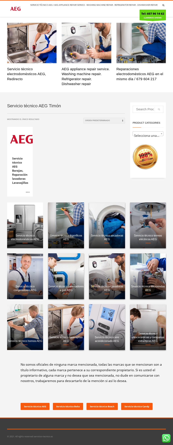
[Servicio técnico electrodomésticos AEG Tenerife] (32, 43)
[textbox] (148, 135)
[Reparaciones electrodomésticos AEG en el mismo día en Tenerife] (141, 43)
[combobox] (148, 133)
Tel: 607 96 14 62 (152, 13)
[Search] (159, 109)
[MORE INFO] (27, 192)
